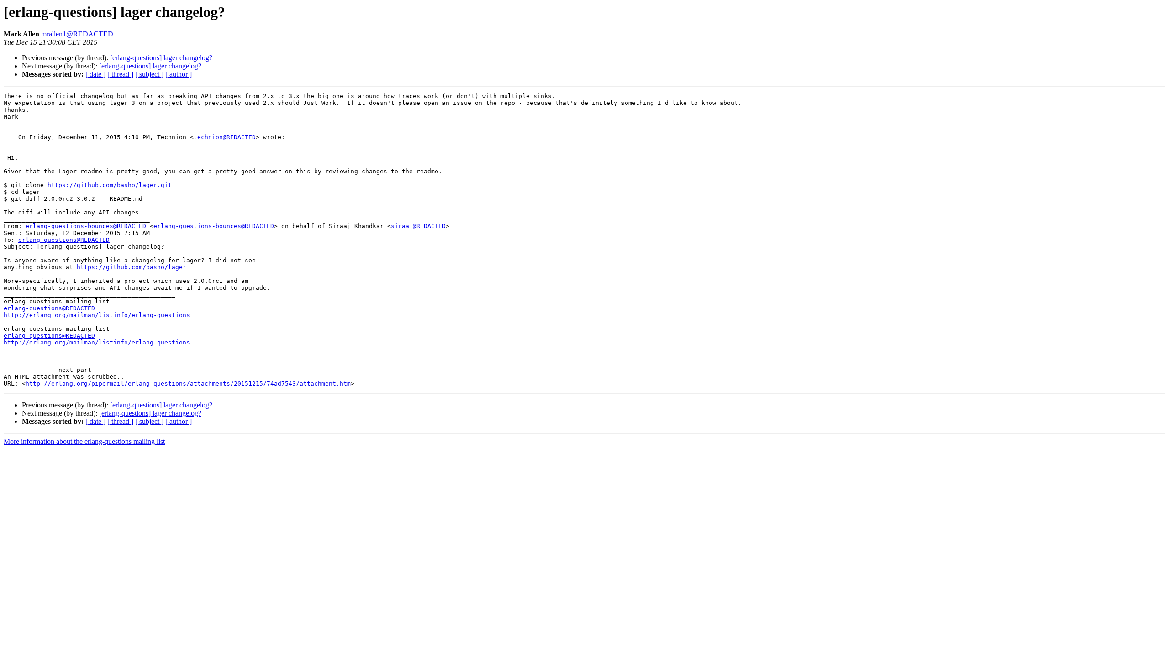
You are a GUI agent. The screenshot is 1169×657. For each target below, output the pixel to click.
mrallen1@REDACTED (77, 34)
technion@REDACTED (225, 137)
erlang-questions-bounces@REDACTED (86, 226)
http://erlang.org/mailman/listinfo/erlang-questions (97, 315)
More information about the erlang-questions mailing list (84, 441)
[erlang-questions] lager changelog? (161, 58)
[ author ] (178, 74)
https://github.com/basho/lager (131, 267)
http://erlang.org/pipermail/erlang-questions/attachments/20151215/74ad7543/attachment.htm (188, 383)
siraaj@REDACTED (418, 226)
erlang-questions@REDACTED (64, 239)
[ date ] (95, 74)
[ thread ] (120, 74)
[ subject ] (149, 74)
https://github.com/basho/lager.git (109, 185)
